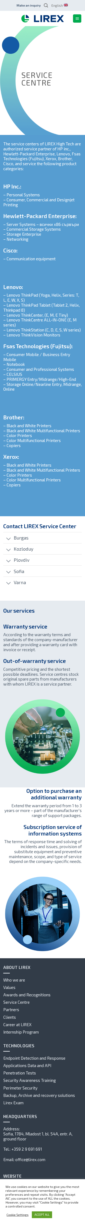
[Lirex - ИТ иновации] (42, 18)
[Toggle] (8, 539)
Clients (9, 1017)
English (57, 5)
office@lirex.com (30, 1159)
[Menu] (77, 18)
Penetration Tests (19, 1072)
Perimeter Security (20, 1087)
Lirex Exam (13, 1102)
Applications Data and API (27, 1065)
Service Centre (16, 1002)
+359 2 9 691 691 (26, 1149)
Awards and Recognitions (27, 994)
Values (9, 987)
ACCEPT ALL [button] (41, 1214)
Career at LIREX (17, 1024)
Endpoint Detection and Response (34, 1058)
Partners (11, 1009)
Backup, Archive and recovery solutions (39, 1095)
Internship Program (21, 1031)
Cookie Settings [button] (18, 1215)
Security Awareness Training (29, 1080)
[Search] (46, 5)
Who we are (14, 979)
